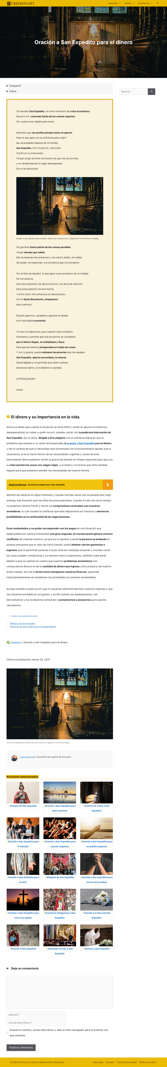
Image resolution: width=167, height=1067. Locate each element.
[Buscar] (151, 91)
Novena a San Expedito (97, 948)
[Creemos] (21, 3)
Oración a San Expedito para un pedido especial (97, 844)
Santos (128, 3)
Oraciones (113, 3)
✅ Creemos (14, 642)
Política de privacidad (127, 1062)
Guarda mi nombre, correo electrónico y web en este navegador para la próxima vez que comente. (59, 1032)
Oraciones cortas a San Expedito (60, 951)
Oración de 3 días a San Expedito (97, 808)
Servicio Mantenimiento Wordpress (48, 1062)
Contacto (110, 1062)
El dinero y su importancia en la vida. (24, 616)
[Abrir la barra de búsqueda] (157, 3)
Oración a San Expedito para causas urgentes (60, 844)
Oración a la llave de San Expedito (97, 915)
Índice (12, 91)
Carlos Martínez (27, 757)
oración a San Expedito (81, 443)
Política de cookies (148, 1062)
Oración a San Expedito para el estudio (23, 844)
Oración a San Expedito (23, 948)
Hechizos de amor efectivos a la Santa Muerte (33, 626)
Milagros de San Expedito (22, 623)
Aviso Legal (98, 1062)
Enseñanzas (143, 3)
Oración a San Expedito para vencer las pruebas (97, 879)
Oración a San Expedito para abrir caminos (60, 808)
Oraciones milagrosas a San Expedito (60, 915)
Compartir (15, 85)
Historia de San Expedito (23, 806)
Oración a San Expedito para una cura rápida (23, 915)
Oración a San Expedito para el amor (23, 879)
